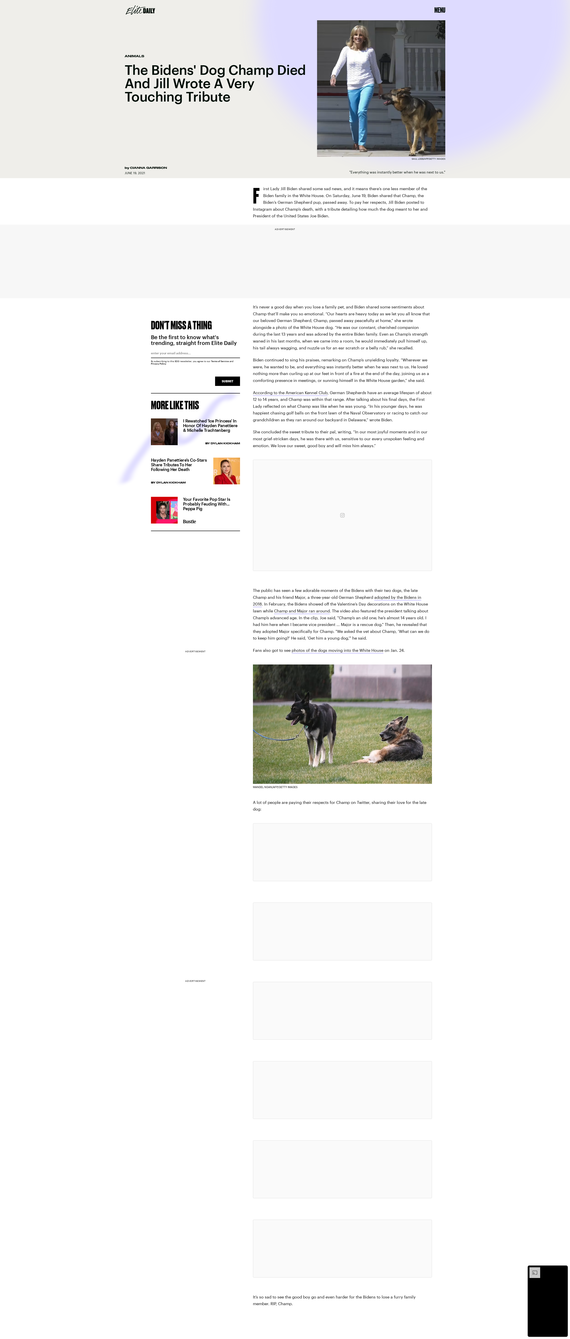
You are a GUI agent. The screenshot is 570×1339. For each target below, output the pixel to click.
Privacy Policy (158, 363)
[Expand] (532, 1269)
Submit (227, 381)
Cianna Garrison (148, 167)
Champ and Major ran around (302, 610)
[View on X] (342, 852)
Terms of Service (220, 361)
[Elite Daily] (140, 10)
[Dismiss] (562, 1269)
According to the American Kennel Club (290, 392)
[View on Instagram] (342, 515)
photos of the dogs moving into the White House (337, 650)
